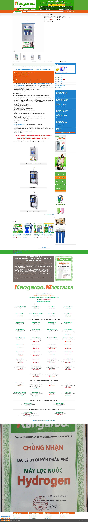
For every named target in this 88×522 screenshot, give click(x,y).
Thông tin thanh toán (33, 61)
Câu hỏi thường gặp (33, 14)
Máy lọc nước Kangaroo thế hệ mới (59, 16)
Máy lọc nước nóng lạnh (40, 262)
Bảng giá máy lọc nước (32, 516)
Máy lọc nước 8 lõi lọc (58, 79)
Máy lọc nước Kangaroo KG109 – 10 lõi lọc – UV (27, 235)
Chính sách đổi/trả (47, 518)
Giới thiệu (14, 514)
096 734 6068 (19, 252)
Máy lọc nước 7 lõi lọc (58, 77)
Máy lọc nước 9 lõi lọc (58, 81)
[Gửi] (63, 11)
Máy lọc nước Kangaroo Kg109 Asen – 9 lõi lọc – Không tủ (17, 235)
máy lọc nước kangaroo (50, 214)
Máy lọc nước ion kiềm (48, 262)
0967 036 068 (18, 251)
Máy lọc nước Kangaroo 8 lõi (43, 83)
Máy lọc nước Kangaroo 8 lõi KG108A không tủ (38, 235)
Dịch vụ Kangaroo (50, 14)
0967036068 (69, 11)
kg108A (23, 124)
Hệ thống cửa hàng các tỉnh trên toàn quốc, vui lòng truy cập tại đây (44, 420)
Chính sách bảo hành (64, 61)
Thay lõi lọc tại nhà (58, 87)
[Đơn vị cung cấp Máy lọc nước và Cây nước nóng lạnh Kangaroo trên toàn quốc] (44, 5)
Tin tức (14, 516)
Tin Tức (27, 14)
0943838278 (73, 11)
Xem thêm (43, 247)
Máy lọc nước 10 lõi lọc (59, 83)
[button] (18, 14)
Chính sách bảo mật (63, 517)
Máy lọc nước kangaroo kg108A (19, 85)
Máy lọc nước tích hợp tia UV (60, 85)
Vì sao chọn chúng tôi (32, 514)
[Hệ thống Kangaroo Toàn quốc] (17, 12)
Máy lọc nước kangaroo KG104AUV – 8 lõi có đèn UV (48, 235)
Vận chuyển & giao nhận (48, 61)
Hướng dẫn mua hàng (16, 61)
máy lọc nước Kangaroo (25, 73)
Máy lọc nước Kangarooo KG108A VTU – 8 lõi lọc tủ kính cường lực (33, 69)
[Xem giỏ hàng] (65, 11)
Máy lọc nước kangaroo (18, 124)
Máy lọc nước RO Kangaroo (48, 16)
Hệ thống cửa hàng (42, 14)
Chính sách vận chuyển (48, 516)
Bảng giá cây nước (32, 517)
